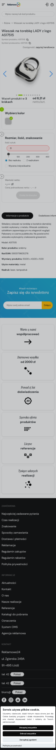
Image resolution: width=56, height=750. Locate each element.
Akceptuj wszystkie (28, 727)
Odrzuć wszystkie (28, 733)
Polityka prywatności (12, 746)
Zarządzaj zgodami (28, 740)
